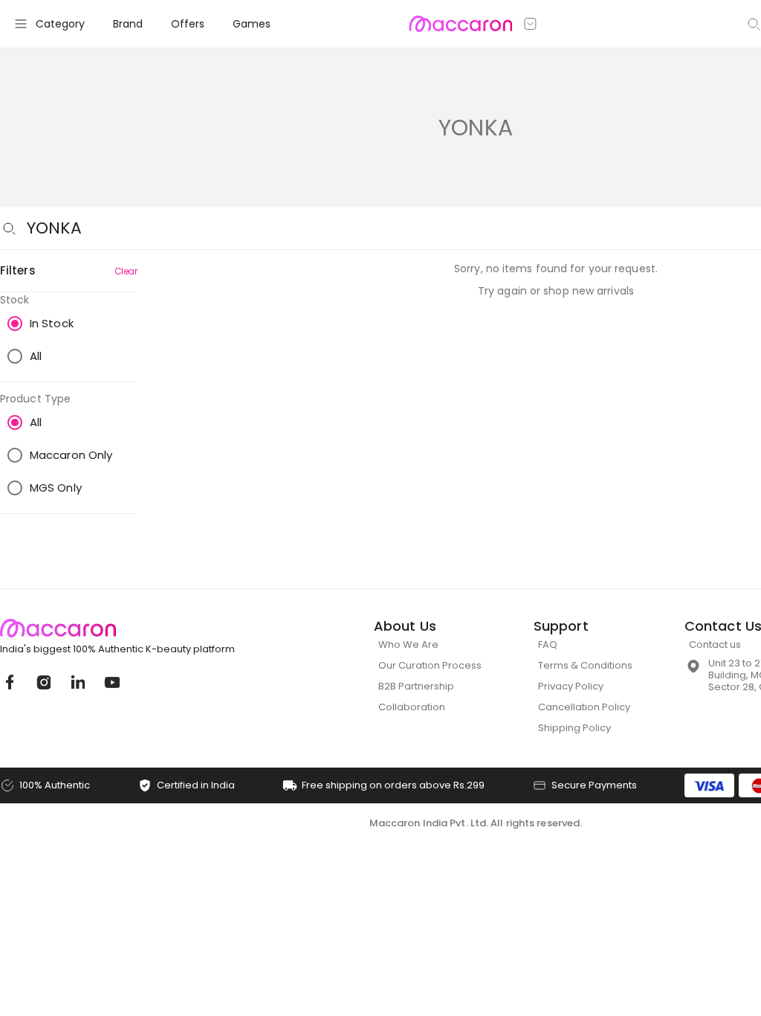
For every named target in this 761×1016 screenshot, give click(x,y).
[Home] (460, 24)
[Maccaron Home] (145, 628)
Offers (187, 23)
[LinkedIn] (77, 682)
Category (60, 23)
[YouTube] (111, 682)
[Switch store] (531, 24)
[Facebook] (9, 682)
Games (252, 23)
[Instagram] (43, 682)
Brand (128, 23)
